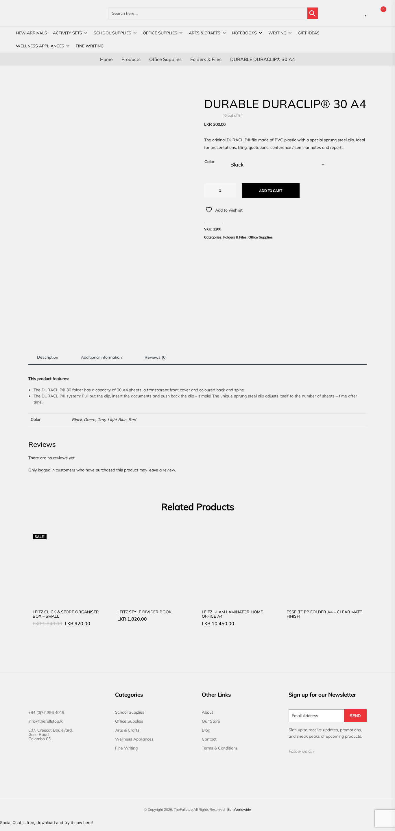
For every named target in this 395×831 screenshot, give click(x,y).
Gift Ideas (309, 33)
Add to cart (270, 190)
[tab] (47, 357)
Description (47, 357)
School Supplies (112, 33)
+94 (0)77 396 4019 (46, 712)
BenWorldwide (239, 809)
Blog (206, 730)
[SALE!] (71, 565)
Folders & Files (235, 237)
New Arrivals (31, 33)
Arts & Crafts (204, 33)
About (207, 712)
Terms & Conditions (220, 748)
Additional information (101, 357)
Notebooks (244, 33)
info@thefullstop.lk (45, 721)
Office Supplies (160, 33)
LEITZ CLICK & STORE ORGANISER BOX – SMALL (66, 614)
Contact (209, 739)
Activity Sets (67, 33)
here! (88, 822)
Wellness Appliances (40, 46)
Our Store (211, 721)
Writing (277, 33)
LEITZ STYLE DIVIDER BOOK (144, 612)
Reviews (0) (156, 357)
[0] (378, 13)
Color (209, 161)
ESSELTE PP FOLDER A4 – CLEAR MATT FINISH (324, 614)
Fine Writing (90, 46)
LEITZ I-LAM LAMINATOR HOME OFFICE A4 (232, 614)
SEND (355, 715)
